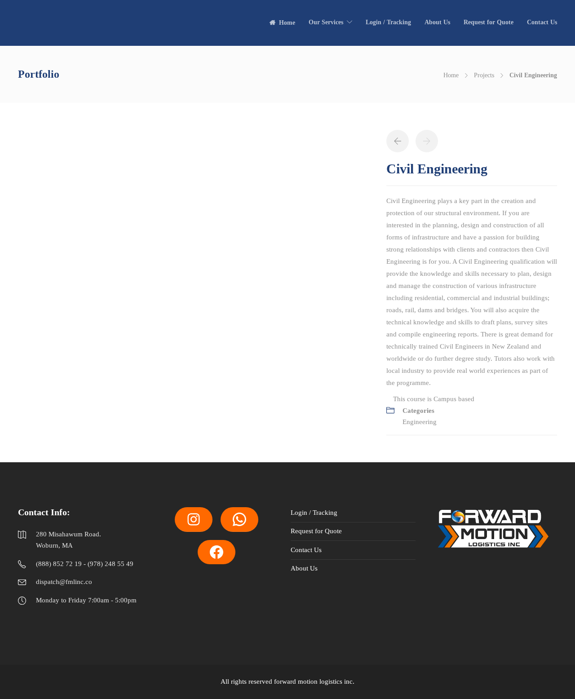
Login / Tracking (388, 22)
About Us (437, 22)
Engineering (419, 421)
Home (287, 22)
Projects (484, 75)
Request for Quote (488, 22)
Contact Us (542, 22)
